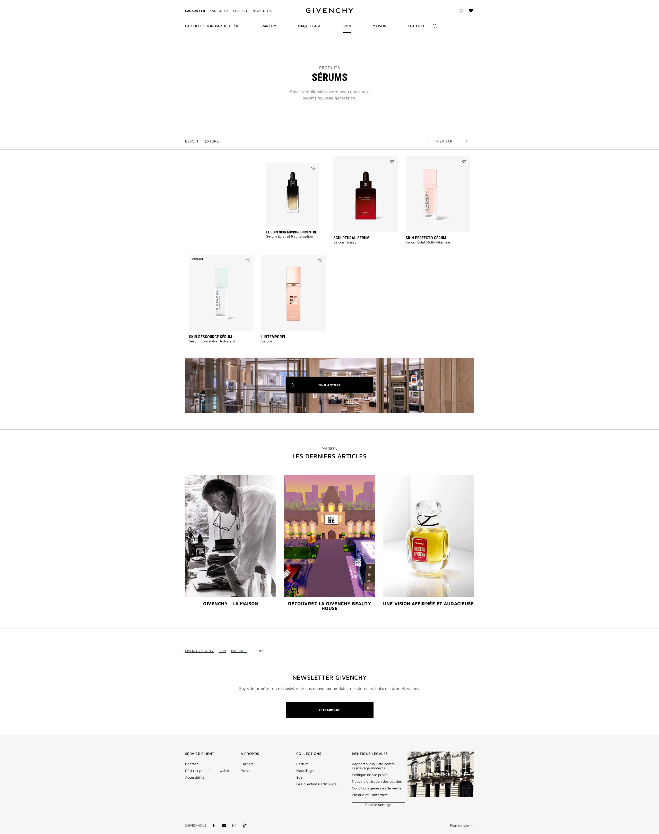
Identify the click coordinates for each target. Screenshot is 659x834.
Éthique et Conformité (370, 795)
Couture (416, 26)
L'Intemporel (273, 336)
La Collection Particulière (316, 784)
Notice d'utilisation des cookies (377, 781)
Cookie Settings (378, 804)
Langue (219, 11)
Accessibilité (195, 777)
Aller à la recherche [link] (261, 3)
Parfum (302, 764)
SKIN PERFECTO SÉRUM (426, 237)
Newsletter (262, 11)
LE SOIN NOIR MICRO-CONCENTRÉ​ (291, 232)
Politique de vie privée (370, 775)
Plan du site (459, 825)
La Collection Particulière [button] (212, 26)
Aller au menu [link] (196, 3)
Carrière (247, 764)
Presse (246, 771)
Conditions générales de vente (377, 788)
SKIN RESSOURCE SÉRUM (210, 336)
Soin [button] (347, 26)
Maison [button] (379, 26)
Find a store (337, 388)
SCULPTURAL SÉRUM (351, 237)
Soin (299, 777)
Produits (329, 67)
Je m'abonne (329, 710)
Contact (240, 11)
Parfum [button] (269, 26)
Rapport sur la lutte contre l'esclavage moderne (373, 766)
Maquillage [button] (310, 26)
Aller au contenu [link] (226, 3)
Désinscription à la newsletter (209, 771)
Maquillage (305, 771)
